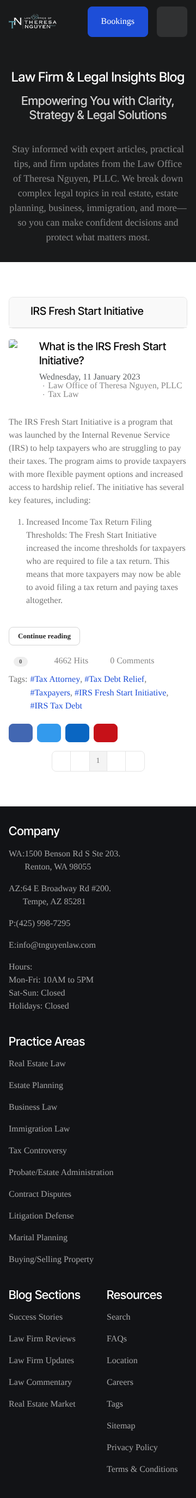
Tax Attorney (57, 679)
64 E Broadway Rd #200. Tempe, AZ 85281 (67, 895)
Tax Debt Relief (116, 679)
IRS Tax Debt (58, 706)
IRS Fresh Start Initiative (122, 693)
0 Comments (132, 661)
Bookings (117, 21)
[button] (172, 22)
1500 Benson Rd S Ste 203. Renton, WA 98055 (72, 860)
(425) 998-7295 (43, 923)
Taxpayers (52, 693)
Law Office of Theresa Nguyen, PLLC (115, 385)
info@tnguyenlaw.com (56, 945)
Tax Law (63, 394)
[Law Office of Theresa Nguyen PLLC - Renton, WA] (33, 21)
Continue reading (44, 636)
